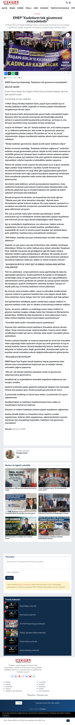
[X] (15, 676)
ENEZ (36, 8)
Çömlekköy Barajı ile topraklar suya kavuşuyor (20, 513)
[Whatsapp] (33, 676)
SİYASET (37, 14)
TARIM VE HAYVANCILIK (60, 8)
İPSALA (28, 8)
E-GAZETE (42, 682)
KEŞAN (12, 8)
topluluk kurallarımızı (24, 584)
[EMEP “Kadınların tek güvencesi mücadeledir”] (37, 51)
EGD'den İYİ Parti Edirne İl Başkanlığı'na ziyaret (53, 513)
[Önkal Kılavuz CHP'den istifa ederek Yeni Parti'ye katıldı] (21, 477)
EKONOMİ (44, 8)
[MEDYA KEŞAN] (11, 2)
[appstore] (31, 695)
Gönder (9, 578)
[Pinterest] (19, 676)
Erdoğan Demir (22, 453)
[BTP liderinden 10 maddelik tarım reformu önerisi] (21, 526)
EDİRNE (20, 8)
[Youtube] (30, 676)
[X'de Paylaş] (9, 73)
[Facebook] (12, 676)
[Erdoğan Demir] (10, 454)
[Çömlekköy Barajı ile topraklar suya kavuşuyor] (21, 503)
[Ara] (67, 3)
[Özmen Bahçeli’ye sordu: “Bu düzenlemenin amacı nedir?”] (54, 477)
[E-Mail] (18, 457)
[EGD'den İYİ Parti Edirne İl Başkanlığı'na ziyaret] (54, 503)
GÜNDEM (9, 686)
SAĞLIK (8, 689)
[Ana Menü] (70, 3)
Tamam (6, 716)
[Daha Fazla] (16, 73)
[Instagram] (23, 676)
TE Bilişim (42, 709)
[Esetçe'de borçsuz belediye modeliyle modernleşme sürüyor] (54, 526)
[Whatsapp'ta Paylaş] (13, 73)
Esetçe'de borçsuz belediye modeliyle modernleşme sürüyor (50, 537)
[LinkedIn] (26, 676)
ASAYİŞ (4, 8)
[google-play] (42, 695)
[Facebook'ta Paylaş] (5, 73)
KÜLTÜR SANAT (44, 691)
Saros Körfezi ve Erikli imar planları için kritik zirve (26, 720)
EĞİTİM (41, 689)
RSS (19, 703)
